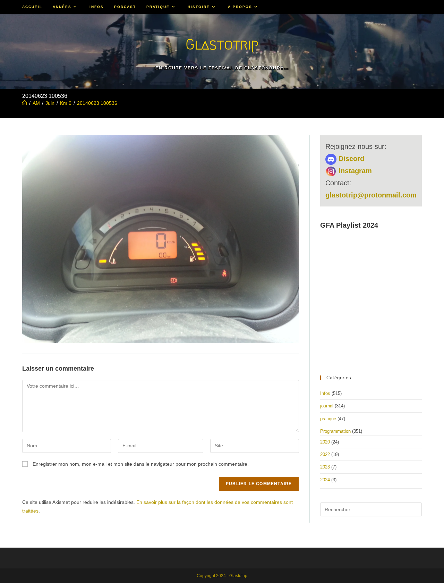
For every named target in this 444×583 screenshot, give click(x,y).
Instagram (354, 171)
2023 (325, 467)
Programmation (335, 431)
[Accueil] (24, 103)
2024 (325, 479)
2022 (325, 454)
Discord (350, 158)
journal (326, 405)
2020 (325, 442)
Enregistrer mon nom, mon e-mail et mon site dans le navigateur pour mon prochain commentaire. (141, 464)
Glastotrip (222, 44)
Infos (325, 393)
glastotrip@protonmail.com (371, 195)
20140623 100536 (97, 103)
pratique (328, 418)
